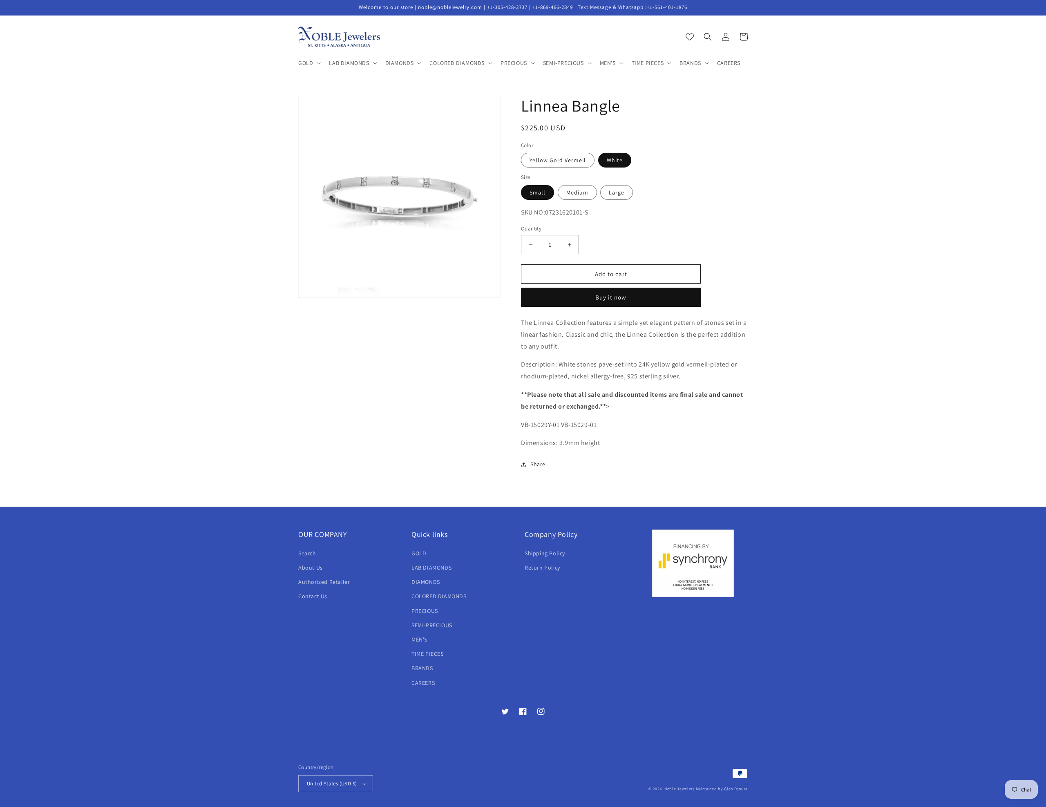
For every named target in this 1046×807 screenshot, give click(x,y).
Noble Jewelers (679, 788)
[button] (308, 63)
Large (616, 192)
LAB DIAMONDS (431, 567)
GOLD (418, 553)
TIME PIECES (427, 653)
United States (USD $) (332, 783)
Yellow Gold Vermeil (558, 160)
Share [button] (537, 464)
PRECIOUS (424, 611)
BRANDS (422, 668)
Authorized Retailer (324, 582)
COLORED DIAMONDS (439, 596)
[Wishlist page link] (690, 37)
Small (537, 192)
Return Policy (542, 567)
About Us (310, 567)
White (615, 160)
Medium (577, 192)
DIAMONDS (425, 582)
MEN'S (419, 639)
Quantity (531, 228)
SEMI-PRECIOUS (431, 625)
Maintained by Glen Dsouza (722, 788)
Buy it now (610, 297)
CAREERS (423, 682)
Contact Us (312, 596)
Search (307, 553)
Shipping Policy (545, 553)
